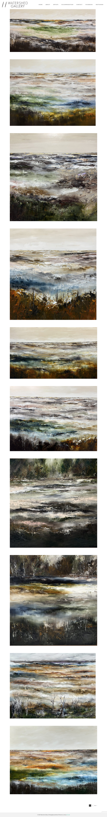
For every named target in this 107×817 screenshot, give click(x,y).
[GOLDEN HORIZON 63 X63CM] (53, 229)
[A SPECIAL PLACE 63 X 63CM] (53, 134)
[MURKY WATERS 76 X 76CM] (53, 459)
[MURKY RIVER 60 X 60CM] (53, 555)
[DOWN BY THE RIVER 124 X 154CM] (53, 653)
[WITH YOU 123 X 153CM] (53, 386)
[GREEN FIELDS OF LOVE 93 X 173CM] (53, 10)
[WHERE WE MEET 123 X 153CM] (53, 60)
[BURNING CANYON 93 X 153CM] (53, 328)
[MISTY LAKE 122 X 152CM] (53, 726)
